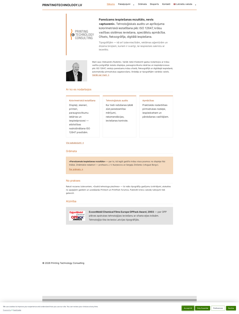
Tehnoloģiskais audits (117, 100)
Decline (231, 308)
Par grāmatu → (76, 169)
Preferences (218, 308)
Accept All (188, 308)
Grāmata (142, 4)
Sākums (111, 4)
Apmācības (148, 100)
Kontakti (166, 4)
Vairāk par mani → (100, 75)
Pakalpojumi (124, 4)
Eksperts (154, 4)
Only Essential (202, 308)
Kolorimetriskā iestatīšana (82, 100)
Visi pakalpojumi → (75, 143)
